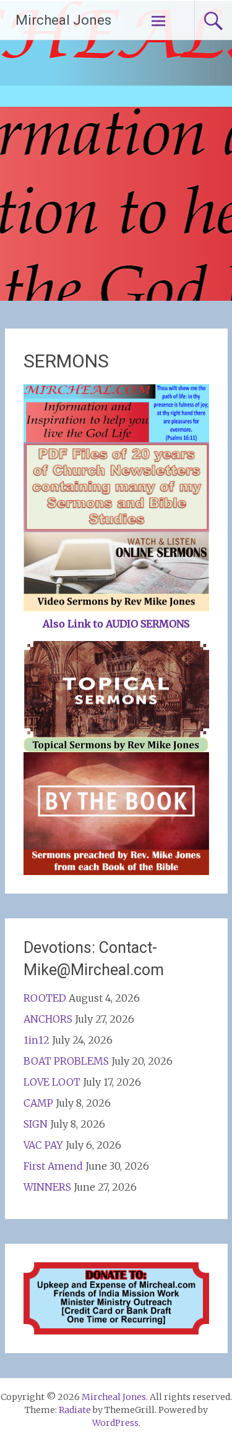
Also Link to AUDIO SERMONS (116, 624)
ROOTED (45, 998)
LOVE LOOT (52, 1082)
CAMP (38, 1103)
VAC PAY (43, 1145)
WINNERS (47, 1187)
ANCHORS (48, 1019)
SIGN (36, 1124)
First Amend (53, 1166)
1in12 (36, 1040)
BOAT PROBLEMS (66, 1061)
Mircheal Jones (63, 20)
